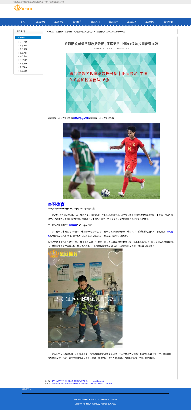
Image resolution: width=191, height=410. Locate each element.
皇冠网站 (58, 21)
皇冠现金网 (97, 404)
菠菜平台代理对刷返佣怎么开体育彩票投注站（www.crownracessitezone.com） (82, 383)
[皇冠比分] (22, 11)
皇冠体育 (77, 21)
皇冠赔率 (113, 21)
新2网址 (112, 404)
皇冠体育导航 (80, 404)
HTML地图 (112, 399)
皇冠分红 (40, 21)
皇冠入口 (95, 21)
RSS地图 (104, 399)
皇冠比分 (59, 32)
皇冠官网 (131, 21)
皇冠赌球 (149, 21)
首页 (22, 21)
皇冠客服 (105, 404)
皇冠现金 (168, 21)
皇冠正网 (23, 71)
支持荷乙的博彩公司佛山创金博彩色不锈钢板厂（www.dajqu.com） (78, 381)
